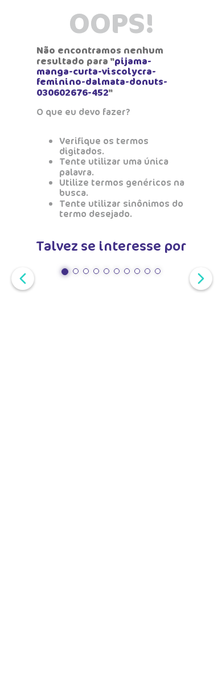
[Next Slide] (198, 277)
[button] (64, 271)
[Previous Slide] (20, 277)
